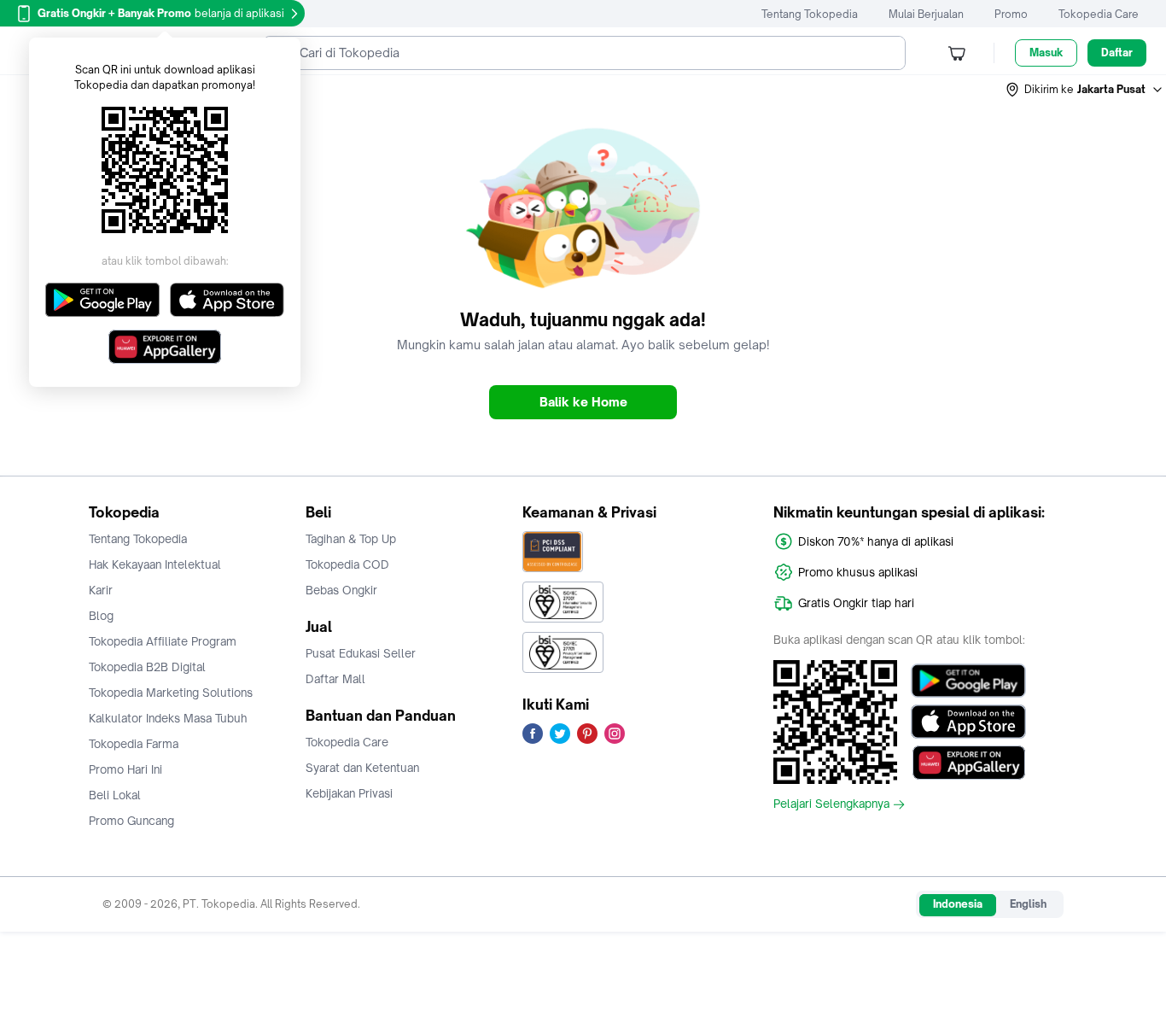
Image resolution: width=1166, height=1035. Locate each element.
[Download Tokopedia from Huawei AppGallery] (968, 763)
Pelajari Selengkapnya (831, 804)
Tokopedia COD (347, 564)
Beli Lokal (115, 795)
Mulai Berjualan (926, 14)
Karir (101, 590)
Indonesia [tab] (957, 904)
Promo (1011, 14)
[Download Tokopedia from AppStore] (968, 722)
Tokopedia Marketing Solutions (171, 692)
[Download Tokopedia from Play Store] (968, 681)
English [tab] (1028, 904)
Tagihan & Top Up (351, 539)
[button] (1085, 89)
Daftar (1117, 52)
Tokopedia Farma (133, 744)
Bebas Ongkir (341, 590)
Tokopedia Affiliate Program (162, 641)
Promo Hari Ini (125, 769)
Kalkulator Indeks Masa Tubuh (168, 718)
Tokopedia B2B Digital (147, 667)
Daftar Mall (335, 679)
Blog (101, 616)
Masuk (1046, 52)
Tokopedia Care (1098, 14)
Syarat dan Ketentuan (362, 768)
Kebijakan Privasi (349, 793)
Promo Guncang (131, 820)
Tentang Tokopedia (809, 14)
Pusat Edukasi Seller (361, 653)
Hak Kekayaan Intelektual (155, 564)
